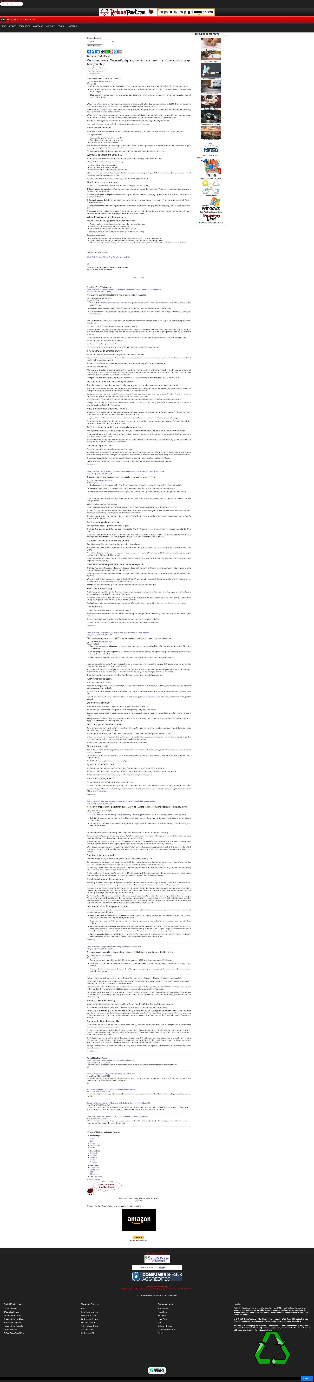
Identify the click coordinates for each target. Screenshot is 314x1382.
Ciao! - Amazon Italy (87, 1329)
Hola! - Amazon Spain (88, 1322)
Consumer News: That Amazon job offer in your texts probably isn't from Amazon (118, 633)
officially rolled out (103, 104)
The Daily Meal (99, 511)
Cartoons (38, 26)
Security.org (177, 815)
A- (30, 20)
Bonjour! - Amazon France (89, 1326)
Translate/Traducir (94, 46)
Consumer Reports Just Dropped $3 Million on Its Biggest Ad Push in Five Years (117, 1116)
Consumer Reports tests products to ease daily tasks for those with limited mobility (118, 1103)
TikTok (92, 1160)
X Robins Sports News (11, 1312)
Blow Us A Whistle (93, 1180)
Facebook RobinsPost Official (13, 1319)
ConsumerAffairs (106, 82)
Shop (25, 20)
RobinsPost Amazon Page (89, 1312)
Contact (50, 26)
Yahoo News (94, 1167)
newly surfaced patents (109, 110)
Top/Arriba (306, 1378)
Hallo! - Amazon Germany (89, 1319)
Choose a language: (94, 38)
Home (3, 20)
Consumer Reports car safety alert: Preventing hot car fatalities (111, 1074)
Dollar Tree (91, 498)
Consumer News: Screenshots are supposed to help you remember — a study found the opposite (124, 289)
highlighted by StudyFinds (141, 332)
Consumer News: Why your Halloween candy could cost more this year (114, 947)
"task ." (170, 734)
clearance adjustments (108, 226)
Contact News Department (166, 1329)
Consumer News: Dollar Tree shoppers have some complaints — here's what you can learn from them (125, 471)
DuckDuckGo (95, 1145)
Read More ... (92, 465)
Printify (83, 1309)
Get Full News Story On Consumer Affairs (109, 257)
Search (61, 26)
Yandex (92, 1148)
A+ (34, 20)
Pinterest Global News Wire (13, 1322)
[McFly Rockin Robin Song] (0, 1)
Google (92, 1139)
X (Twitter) (93, 1162)
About (160, 1322)
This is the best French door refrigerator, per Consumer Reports (111, 1089)
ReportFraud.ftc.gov (99, 791)
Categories (24, 26)
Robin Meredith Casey (165, 1326)
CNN (91, 1172)
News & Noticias (14, 20)
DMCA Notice (162, 1315)
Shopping (72, 26)
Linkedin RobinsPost (11, 1329)
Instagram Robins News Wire (13, 1326)
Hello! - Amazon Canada (89, 1315)
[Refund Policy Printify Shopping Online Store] (139, 1201)
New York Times (96, 1176)
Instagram (93, 1157)
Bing (91, 1141)
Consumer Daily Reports (100, 69)
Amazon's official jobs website (159, 697)
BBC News (94, 1174)
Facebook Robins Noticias (12, 1315)
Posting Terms (162, 1312)
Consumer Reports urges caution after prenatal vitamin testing (110, 1060)
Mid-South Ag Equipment (147, 987)
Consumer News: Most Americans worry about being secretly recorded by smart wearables (121, 801)
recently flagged (130, 670)
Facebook (93, 1153)
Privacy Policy (162, 1319)
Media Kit (161, 1333)
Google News (95, 1170)
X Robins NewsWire (10, 1309)
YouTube (93, 1155)
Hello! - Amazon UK (87, 1333)
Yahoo (92, 1143)
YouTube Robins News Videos (14, 1333)
